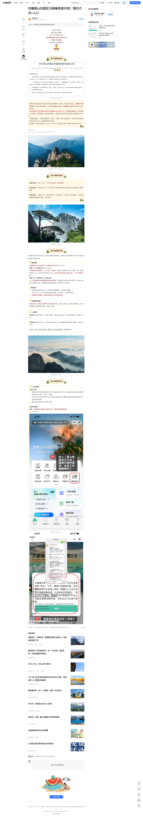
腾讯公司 (54, 813)
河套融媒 (30, 737)
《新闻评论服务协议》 (50, 756)
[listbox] (56, 691)
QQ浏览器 (74, 806)
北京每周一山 (31, 671)
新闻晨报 (30, 684)
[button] (110, 14)
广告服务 (58, 806)
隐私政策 (48, 806)
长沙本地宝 (31, 711)
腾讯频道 (79, 806)
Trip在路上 (31, 644)
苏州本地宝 (31, 750)
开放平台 (53, 806)
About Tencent (37, 806)
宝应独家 (30, 657)
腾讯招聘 (63, 806)
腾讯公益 (68, 806)
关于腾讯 (30, 806)
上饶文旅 (30, 697)
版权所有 (58, 813)
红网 (29, 724)
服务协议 (43, 806)
